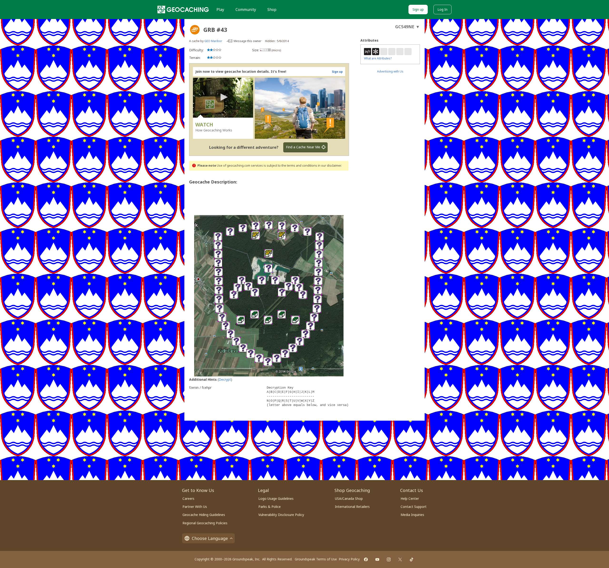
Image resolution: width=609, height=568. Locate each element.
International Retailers (352, 506)
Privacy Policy (349, 559)
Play (220, 9)
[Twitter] (400, 559)
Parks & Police (269, 506)
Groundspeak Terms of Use (316, 559)
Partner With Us (194, 506)
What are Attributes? (378, 58)
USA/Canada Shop (349, 498)
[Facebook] (366, 559)
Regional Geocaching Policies (204, 523)
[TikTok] (411, 559)
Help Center (410, 498)
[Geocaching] (183, 9)
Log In (442, 9)
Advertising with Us (390, 71)
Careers (188, 498)
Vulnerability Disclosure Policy (281, 514)
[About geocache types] (195, 29)
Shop (271, 9)
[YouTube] (377, 559)
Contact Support (414, 506)
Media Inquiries (412, 514)
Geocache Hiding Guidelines (203, 514)
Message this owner (247, 41)
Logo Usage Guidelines (276, 498)
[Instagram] (389, 559)
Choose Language (210, 538)
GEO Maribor (213, 41)
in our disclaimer (329, 166)
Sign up (418, 9)
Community (246, 9)
